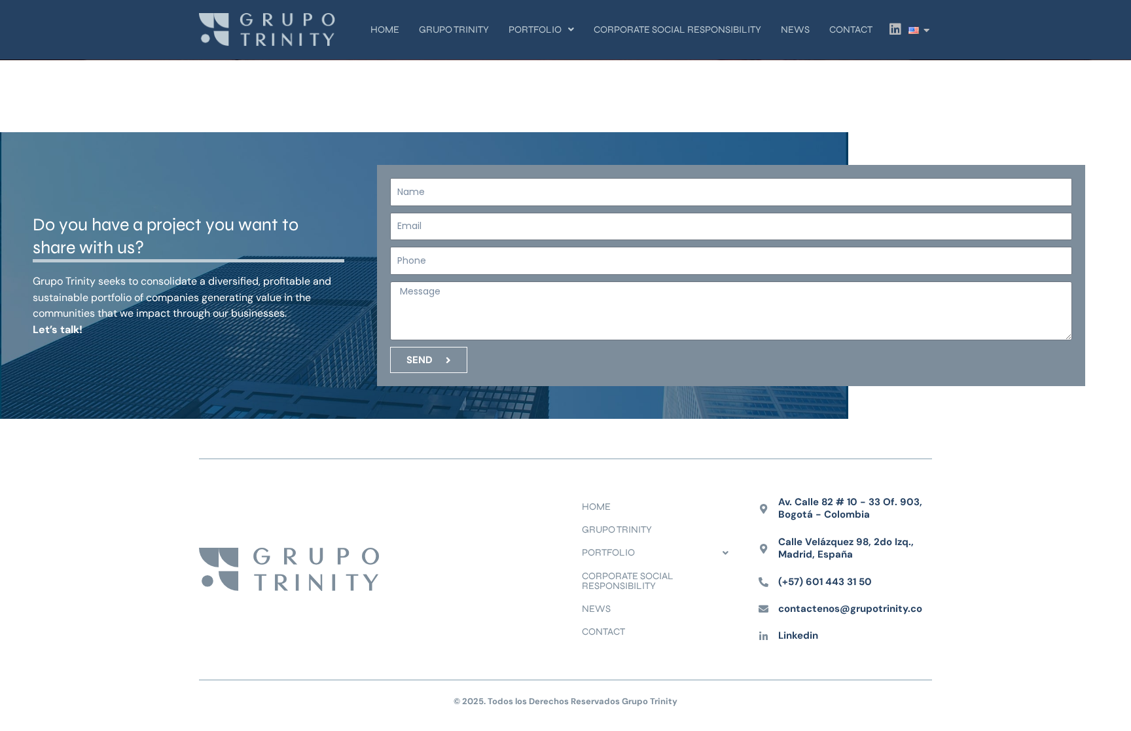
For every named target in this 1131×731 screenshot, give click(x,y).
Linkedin (798, 635)
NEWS (795, 29)
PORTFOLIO (535, 29)
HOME (384, 29)
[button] (541, 30)
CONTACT (850, 29)
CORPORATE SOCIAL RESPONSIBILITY (677, 29)
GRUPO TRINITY (454, 29)
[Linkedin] (763, 636)
